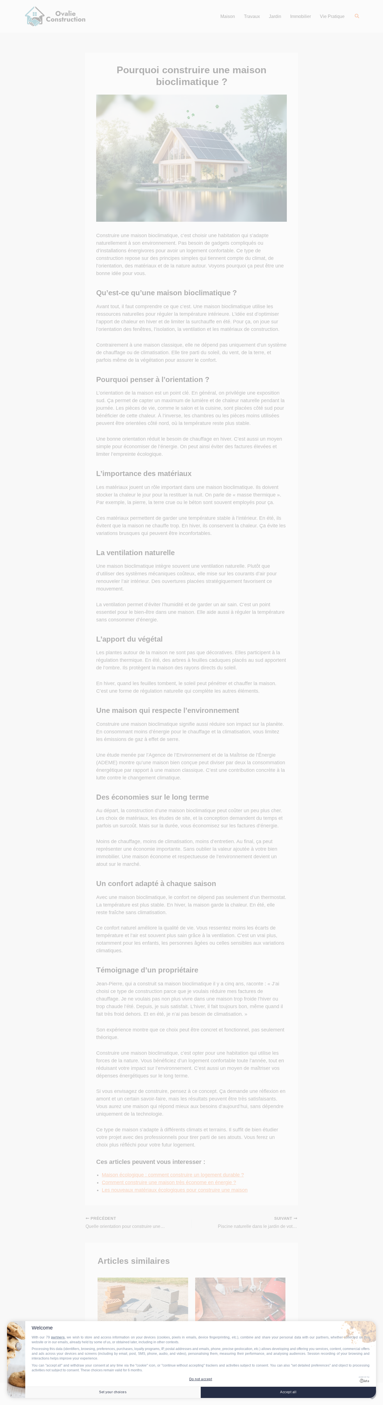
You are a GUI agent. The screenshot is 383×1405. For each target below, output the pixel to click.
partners (58, 1337)
